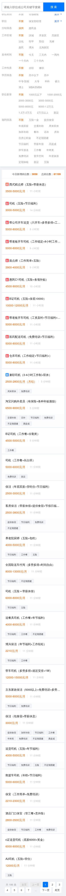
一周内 (55, 54)
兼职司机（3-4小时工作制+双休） (30, 375)
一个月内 (24, 60)
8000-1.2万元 (46, 106)
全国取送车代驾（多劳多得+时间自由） (30, 565)
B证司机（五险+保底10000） (27, 299)
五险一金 (34, 120)
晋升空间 (39, 156)
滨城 (31, 35)
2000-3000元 (26, 100)
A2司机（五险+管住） (19, 859)
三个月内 (39, 60)
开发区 (42, 35)
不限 (21, 14)
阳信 (41, 41)
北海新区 (44, 47)
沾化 (21, 41)
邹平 (31, 41)
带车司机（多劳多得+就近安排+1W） (28, 671)
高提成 (52, 144)
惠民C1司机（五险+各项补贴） (28, 279)
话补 (46, 132)
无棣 (51, 41)
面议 (56, 112)
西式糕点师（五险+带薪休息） (28, 184)
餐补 (36, 132)
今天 (31, 54)
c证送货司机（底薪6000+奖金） (25, 840)
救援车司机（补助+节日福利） (24, 775)
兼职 (41, 68)
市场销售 (34, 14)
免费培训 (24, 156)
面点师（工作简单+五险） (25, 260)
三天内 (42, 54)
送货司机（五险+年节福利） (23, 748)
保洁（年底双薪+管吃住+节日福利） (28, 486)
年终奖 (50, 150)
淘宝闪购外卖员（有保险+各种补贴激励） (31, 401)
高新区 (55, 35)
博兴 (31, 47)
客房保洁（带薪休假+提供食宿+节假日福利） (33, 506)
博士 (21, 87)
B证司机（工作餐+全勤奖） (22, 434)
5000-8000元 (26, 106)
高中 (46, 75)
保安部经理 (35, 21)
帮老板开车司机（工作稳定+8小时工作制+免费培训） (35, 241)
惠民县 (32, 28)
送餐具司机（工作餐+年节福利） (25, 618)
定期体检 (24, 162)
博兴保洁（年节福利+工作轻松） (25, 644)
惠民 (21, 47)
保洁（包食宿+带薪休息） (21, 716)
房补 (56, 132)
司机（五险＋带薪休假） (20, 591)
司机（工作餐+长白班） (20, 460)
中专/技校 (24, 81)
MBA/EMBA (35, 87)
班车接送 (24, 150)
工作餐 (37, 150)
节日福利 (24, 144)
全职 (31, 68)
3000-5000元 (46, 100)
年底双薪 (24, 126)
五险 (46, 162)
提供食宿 (49, 120)
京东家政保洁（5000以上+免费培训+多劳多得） (33, 690)
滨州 (21, 28)
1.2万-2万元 (25, 112)
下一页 (45, 890)
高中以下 (34, 75)
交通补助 (39, 126)
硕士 (57, 81)
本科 (47, 81)
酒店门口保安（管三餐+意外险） (25, 813)
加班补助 (24, 132)
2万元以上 (42, 112)
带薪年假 (39, 144)
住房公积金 (25, 138)
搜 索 (54, 7)
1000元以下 (35, 94)
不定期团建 (42, 138)
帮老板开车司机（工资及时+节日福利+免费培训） (35, 317)
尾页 (57, 890)
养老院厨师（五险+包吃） (21, 538)
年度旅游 (54, 156)
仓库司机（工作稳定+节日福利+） (30, 356)
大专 (36, 81)
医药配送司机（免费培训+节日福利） (32, 337)
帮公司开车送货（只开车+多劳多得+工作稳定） (35, 222)
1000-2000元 (54, 94)
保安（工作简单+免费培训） (23, 794)
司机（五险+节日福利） (24, 203)
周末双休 (54, 126)
